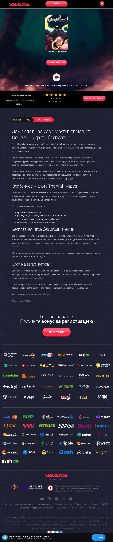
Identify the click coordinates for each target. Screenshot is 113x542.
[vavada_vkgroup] (56, 498)
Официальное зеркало (42, 507)
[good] (60, 95)
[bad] (47, 95)
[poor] (51, 95)
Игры (28, 119)
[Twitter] (57, 532)
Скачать (91, 507)
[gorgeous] (64, 95)
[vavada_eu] (63, 498)
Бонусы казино (44, 504)
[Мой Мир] (61, 532)
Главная (17, 119)
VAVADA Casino (72, 147)
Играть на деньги (94, 98)
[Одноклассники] (53, 532)
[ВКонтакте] (49, 532)
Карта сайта (63, 507)
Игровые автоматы (24, 504)
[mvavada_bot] (70, 498)
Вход (56, 3)
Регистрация (56, 332)
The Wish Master (42, 119)
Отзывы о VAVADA (99, 504)
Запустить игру (56, 62)
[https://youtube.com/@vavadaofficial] (42, 498)
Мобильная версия (63, 504)
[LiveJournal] (65, 532)
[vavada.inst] (49, 498)
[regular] (55, 95)
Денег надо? (81, 504)
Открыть (98, 537)
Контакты (24, 507)
